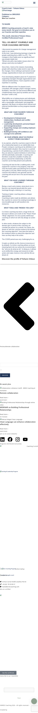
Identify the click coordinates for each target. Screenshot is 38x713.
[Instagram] (17, 439)
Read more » (4, 397)
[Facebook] (10, 439)
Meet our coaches (8, 18)
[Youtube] (25, 439)
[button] (34, 3)
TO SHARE (6, 24)
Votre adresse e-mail (6, 362)
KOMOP (10, 710)
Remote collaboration (9, 393)
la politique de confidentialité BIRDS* (26, 370)
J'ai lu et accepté (20, 370)
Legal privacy (33, 705)
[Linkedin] (2, 439)
